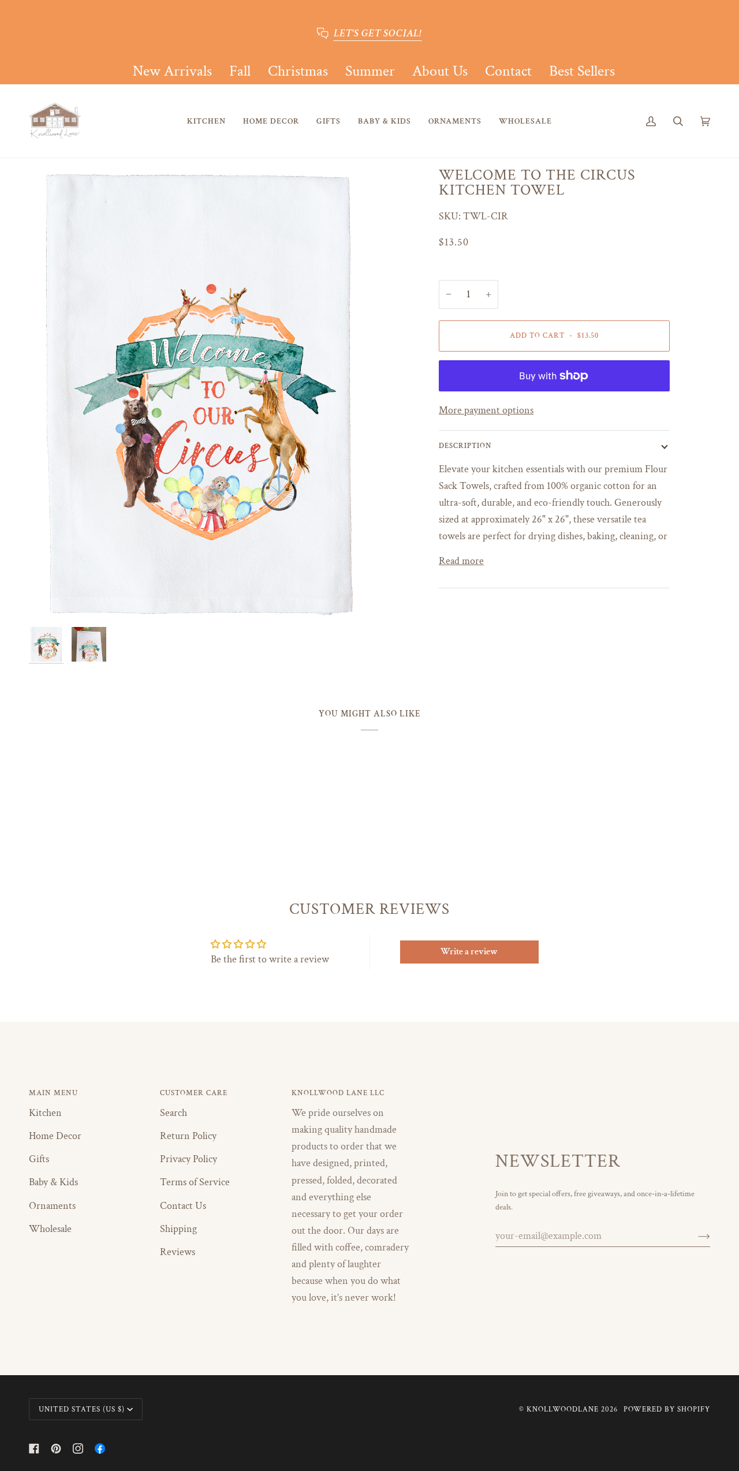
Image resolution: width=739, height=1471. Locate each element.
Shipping (178, 1228)
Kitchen (45, 1112)
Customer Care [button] (193, 1092)
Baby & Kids (53, 1182)
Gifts (39, 1159)
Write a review (469, 952)
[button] (206, 121)
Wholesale (50, 1228)
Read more (461, 561)
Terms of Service (195, 1182)
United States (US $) (82, 1409)
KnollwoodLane (563, 1409)
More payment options (486, 410)
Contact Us (183, 1205)
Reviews (177, 1252)
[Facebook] (34, 1448)
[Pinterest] (56, 1448)
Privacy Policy (188, 1159)
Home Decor (55, 1136)
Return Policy (188, 1136)
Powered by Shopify (667, 1409)
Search (173, 1112)
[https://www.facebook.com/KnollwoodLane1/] (100, 1448)
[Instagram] (78, 1448)
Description (465, 445)
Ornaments (52, 1205)
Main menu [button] (53, 1092)
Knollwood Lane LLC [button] (338, 1092)
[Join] (695, 1236)
